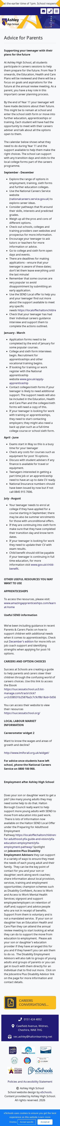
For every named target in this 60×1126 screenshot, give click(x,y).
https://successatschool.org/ (22, 713)
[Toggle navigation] (56, 11)
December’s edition (21, 641)
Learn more (44, 1117)
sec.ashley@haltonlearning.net (33, 1036)
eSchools (46, 1092)
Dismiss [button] (13, 1122)
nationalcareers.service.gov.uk (29, 199)
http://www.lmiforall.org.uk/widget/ (26, 753)
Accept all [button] (45, 1122)
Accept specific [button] (27, 1122)
